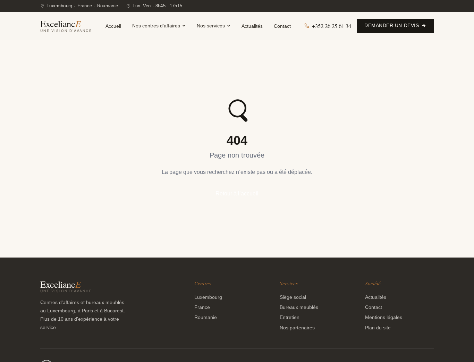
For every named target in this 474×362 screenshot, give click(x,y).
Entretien (289, 317)
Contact (282, 25)
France (202, 307)
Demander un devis (391, 25)
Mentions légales (383, 317)
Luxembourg (208, 297)
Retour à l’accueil (237, 193)
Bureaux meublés (299, 307)
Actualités (252, 25)
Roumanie (107, 5)
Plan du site (378, 327)
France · (86, 5)
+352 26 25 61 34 (331, 26)
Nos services (211, 25)
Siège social (293, 297)
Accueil (113, 25)
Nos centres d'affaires (156, 25)
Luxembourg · (60, 5)
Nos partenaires (297, 327)
